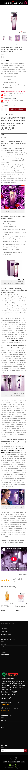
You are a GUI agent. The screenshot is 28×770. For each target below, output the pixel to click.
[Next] (24, 21)
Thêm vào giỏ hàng (17, 109)
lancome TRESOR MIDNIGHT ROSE (12, 117)
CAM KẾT (3, 137)
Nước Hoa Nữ (13, 45)
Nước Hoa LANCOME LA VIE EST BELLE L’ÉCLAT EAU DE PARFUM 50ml (20, 608)
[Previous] (3, 21)
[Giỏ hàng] (25, 2)
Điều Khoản (4, 628)
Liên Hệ (3, 723)
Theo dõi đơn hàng (6, 634)
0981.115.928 (12, 105)
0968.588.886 (12, 98)
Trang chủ (4, 45)
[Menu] (2, 3)
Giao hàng (3, 649)
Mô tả (3, 134)
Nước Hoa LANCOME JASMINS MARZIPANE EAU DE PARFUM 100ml (7, 608)
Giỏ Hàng (3, 652)
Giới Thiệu (3, 720)
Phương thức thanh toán (7, 637)
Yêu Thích (3, 647)
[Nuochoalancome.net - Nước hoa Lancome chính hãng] (13, 3)
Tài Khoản (3, 644)
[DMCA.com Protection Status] (14, 765)
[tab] (14, 134)
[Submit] (25, 750)
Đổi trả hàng (4, 631)
